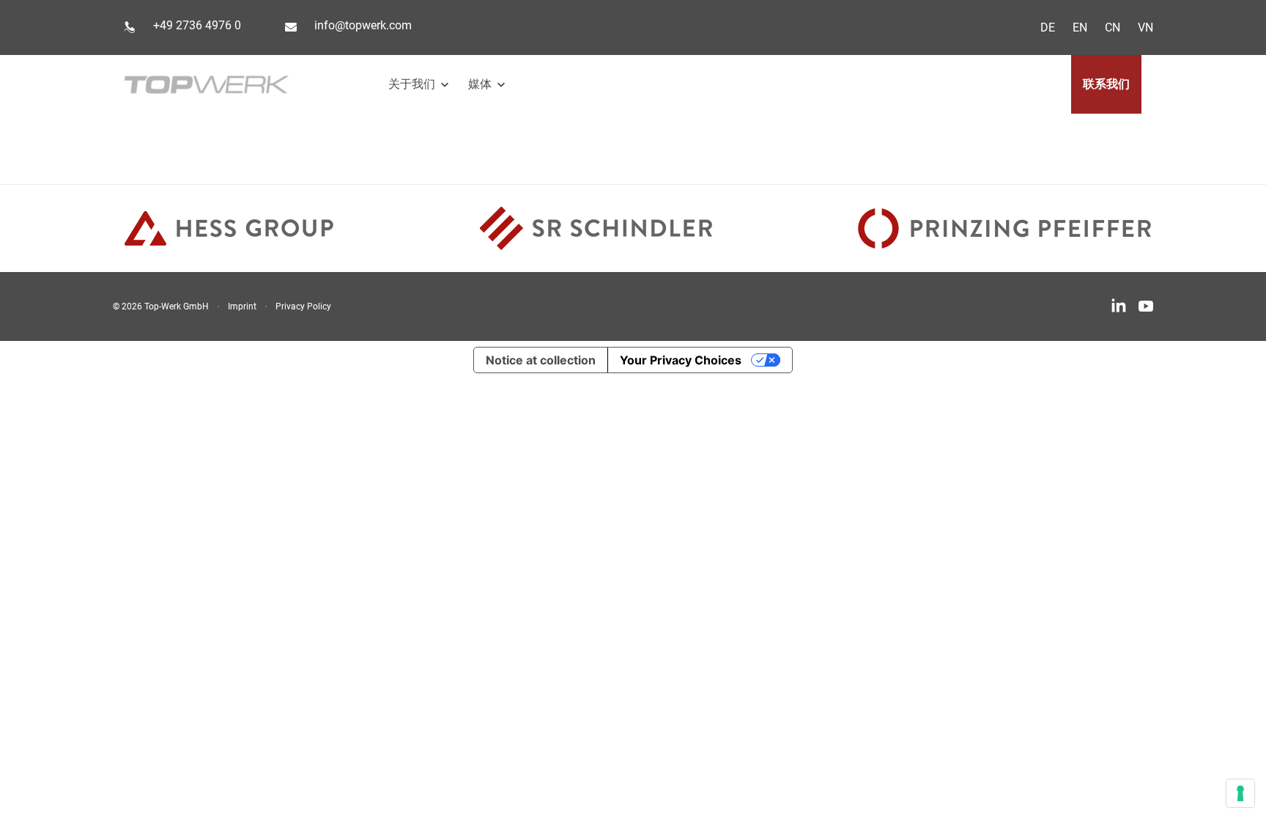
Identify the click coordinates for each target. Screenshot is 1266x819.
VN (1145, 27)
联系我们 (1106, 84)
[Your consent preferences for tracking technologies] (1240, 793)
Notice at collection (541, 360)
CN (1112, 27)
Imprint (242, 306)
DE (1047, 27)
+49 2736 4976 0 (197, 25)
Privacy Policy (303, 306)
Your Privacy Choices (680, 360)
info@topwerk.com (363, 25)
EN (1080, 27)
